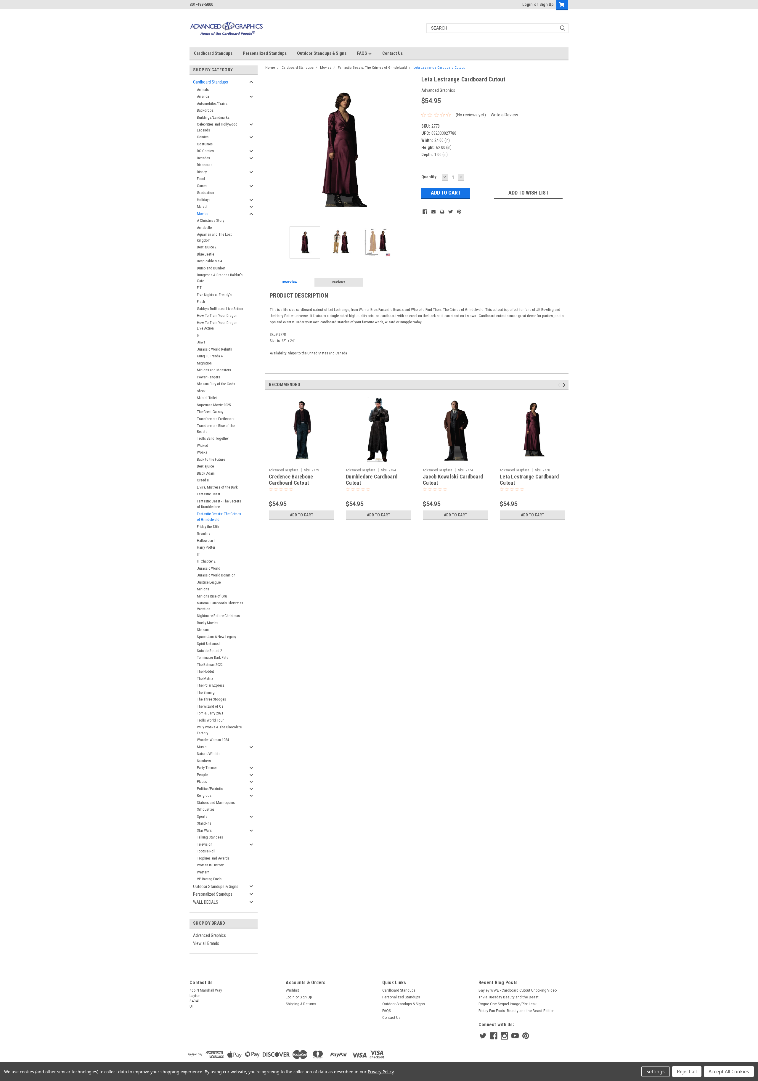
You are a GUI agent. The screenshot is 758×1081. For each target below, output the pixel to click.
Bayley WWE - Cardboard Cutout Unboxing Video (517, 990)
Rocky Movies (207, 623)
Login (527, 4)
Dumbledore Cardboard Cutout (371, 479)
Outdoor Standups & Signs (321, 53)
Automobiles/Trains (212, 103)
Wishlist (292, 990)
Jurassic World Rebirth (214, 349)
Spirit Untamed (208, 643)
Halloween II (206, 540)
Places (202, 781)
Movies (202, 213)
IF (198, 335)
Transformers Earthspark (216, 419)
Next (411, 151)
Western (203, 872)
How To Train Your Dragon (217, 315)
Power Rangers (208, 377)
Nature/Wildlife (208, 753)
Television (204, 844)
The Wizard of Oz (210, 706)
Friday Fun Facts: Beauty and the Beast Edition (516, 1011)
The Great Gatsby (210, 411)
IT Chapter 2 (206, 561)
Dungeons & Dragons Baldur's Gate (220, 278)
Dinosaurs (204, 165)
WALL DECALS (205, 902)
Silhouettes (205, 809)
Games (202, 186)
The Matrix (205, 678)
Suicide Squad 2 (209, 650)
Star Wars (204, 830)
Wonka (202, 452)
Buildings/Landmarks (213, 117)
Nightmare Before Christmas (218, 615)
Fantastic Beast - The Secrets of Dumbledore (219, 504)
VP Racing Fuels (209, 879)
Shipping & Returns (301, 1004)
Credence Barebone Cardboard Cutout (291, 479)
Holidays (203, 199)
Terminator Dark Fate (212, 657)
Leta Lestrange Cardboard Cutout (439, 68)
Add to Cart (301, 515)
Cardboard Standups (213, 53)
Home (270, 68)
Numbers (204, 761)
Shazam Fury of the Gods (216, 384)
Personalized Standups (265, 53)
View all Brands (206, 943)
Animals (203, 89)
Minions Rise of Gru (212, 596)
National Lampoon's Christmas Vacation (220, 606)
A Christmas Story (210, 220)
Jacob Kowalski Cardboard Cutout (453, 479)
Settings (655, 1071)
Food (201, 178)
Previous (271, 151)
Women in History (210, 865)
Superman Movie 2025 (214, 405)
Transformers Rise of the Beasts (216, 428)
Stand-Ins (204, 823)
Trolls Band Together (213, 438)
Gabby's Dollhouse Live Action (220, 308)
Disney (202, 172)
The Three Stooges (211, 699)
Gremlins (203, 533)
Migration (204, 363)
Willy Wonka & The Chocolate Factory (219, 730)
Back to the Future (211, 459)
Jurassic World (208, 568)
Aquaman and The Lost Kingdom (214, 237)
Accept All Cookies (729, 1071)
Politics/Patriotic (210, 788)
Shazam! (203, 629)
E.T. (199, 287)
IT (198, 554)
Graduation (205, 192)
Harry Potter (206, 547)
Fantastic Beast (208, 494)
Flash (201, 301)
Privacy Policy (381, 1071)
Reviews (339, 282)
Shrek (201, 391)
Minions (203, 589)
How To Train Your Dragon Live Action (217, 325)
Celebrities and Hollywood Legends (217, 127)
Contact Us (392, 53)
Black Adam (206, 473)
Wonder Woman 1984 (213, 740)
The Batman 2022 (210, 664)
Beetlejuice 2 (206, 247)
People (202, 774)
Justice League (209, 582)
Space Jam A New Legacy (216, 637)
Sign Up (546, 4)
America (203, 96)
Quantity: (429, 176)
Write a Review (504, 115)
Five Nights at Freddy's (214, 295)
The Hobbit (205, 671)
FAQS (362, 53)
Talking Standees (210, 837)
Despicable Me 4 (209, 261)
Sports (202, 816)
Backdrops (205, 110)
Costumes (205, 144)
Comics (202, 137)
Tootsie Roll (206, 851)
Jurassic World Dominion (216, 575)
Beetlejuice (205, 466)
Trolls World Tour (210, 720)
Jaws (201, 342)
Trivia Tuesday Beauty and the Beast (508, 997)
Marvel (202, 206)
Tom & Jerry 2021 (210, 713)
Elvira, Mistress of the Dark (217, 487)
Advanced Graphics (209, 935)
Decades (203, 158)
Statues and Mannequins (216, 802)
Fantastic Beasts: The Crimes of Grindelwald (219, 517)
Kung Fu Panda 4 (210, 356)
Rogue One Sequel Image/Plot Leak (507, 1004)
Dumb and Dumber (211, 268)
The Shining (206, 692)
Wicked (202, 445)
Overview (289, 282)
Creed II (203, 480)
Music (201, 747)
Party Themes (207, 767)
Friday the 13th (208, 526)
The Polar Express (210, 685)
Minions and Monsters (214, 370)
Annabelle (204, 227)
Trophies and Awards (213, 858)
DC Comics (205, 151)
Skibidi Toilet (207, 398)
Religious (204, 795)
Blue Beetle (205, 254)
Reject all (687, 1071)
